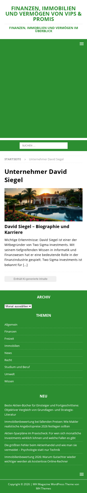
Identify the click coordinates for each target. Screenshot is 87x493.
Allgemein (10, 324)
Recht (8, 360)
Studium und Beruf (17, 367)
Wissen (9, 381)
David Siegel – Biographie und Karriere (36, 229)
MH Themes (43, 488)
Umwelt (9, 374)
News (8, 353)
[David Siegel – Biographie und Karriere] (43, 204)
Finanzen (10, 331)
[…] (25, 265)
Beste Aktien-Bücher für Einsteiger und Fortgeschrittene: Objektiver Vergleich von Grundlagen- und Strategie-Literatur (41, 410)
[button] (81, 43)
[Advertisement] (43, 94)
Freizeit (9, 339)
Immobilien (12, 346)
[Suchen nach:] (44, 145)
